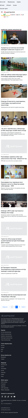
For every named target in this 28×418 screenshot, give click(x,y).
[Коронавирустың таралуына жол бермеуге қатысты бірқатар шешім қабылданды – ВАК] (14, 172)
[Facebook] (2, 396)
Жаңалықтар (11, 2)
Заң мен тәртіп (4, 8)
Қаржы (19, 2)
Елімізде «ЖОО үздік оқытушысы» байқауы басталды (12, 211)
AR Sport (9, 5)
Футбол (2, 345)
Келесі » (24, 307)
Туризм (2, 359)
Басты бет (2, 2)
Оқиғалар (3, 372)
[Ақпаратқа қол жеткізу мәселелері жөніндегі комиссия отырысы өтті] (14, 37)
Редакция (3, 384)
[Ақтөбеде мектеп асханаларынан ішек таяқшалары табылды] (14, 284)
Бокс (2, 349)
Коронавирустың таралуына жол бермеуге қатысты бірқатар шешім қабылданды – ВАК (12, 184)
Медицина (3, 357)
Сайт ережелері (4, 387)
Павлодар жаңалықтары (6, 338)
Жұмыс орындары (5, 389)
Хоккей (2, 347)
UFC (2, 351)
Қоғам (15, 5)
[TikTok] (8, 396)
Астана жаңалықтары (6, 332)
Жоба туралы (4, 382)
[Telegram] (11, 396)
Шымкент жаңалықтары (6, 336)
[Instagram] (5, 396)
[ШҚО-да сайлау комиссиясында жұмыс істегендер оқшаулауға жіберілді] (14, 64)
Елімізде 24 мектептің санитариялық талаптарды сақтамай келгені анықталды (13, 103)
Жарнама (3, 386)
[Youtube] (14, 396)
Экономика (3, 368)
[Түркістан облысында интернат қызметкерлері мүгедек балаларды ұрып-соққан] (14, 228)
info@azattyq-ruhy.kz (5, 409)
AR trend (2, 5)
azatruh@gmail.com (5, 407)
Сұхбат (2, 374)
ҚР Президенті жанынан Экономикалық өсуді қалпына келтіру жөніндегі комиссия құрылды (13, 269)
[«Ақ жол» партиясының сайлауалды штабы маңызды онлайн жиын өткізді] (14, 118)
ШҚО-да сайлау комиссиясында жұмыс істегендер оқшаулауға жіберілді (14, 75)
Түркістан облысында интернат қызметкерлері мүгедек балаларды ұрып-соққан (13, 240)
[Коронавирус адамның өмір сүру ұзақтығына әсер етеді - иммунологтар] (14, 146)
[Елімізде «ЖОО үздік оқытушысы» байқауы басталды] (14, 200)
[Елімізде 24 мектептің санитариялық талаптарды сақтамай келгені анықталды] (14, 91)
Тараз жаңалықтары (5, 340)
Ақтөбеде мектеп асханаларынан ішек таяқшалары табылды (13, 295)
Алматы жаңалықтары (6, 334)
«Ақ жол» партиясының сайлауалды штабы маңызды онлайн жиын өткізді (13, 129)
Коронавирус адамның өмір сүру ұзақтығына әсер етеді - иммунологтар (14, 157)
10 (19, 307)
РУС (7, 17)
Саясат (2, 366)
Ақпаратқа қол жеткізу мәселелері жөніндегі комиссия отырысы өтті (12, 48)
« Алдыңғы (5, 307)
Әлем (2, 376)
